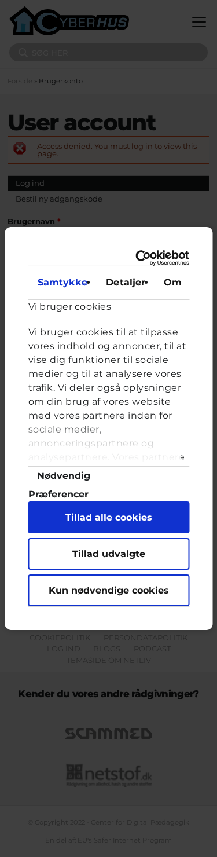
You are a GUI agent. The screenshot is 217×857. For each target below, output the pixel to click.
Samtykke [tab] (62, 282)
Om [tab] (173, 282)
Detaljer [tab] (125, 282)
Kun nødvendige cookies (109, 590)
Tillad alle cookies (108, 517)
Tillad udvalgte (108, 553)
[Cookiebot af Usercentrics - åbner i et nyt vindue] (144, 258)
